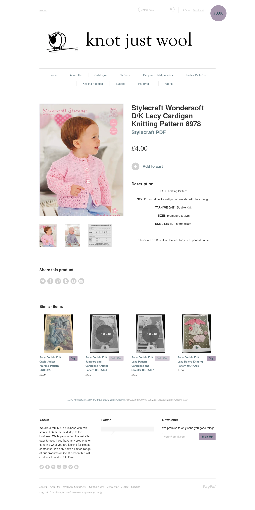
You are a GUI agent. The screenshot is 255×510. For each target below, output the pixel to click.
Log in (43, 9)
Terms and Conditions (74, 486)
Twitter (41, 467)
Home (53, 75)
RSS (76, 467)
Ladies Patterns (196, 75)
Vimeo (70, 467)
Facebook (47, 467)
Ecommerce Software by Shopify (87, 492)
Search (43, 486)
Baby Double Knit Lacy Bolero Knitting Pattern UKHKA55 (190, 361)
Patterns (144, 84)
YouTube (65, 467)
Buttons (120, 84)
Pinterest (59, 467)
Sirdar (124, 486)
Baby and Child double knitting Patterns (106, 399)
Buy (73, 358)
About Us (75, 75)
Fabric (169, 84)
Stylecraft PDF (148, 132)
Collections (80, 399)
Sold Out (116, 358)
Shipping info (96, 486)
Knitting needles (93, 84)
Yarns (124, 75)
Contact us (113, 486)
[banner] (127, 42)
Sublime (135, 486)
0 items (186, 9)
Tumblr (53, 467)
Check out (198, 9)
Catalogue (100, 75)
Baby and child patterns (158, 75)
